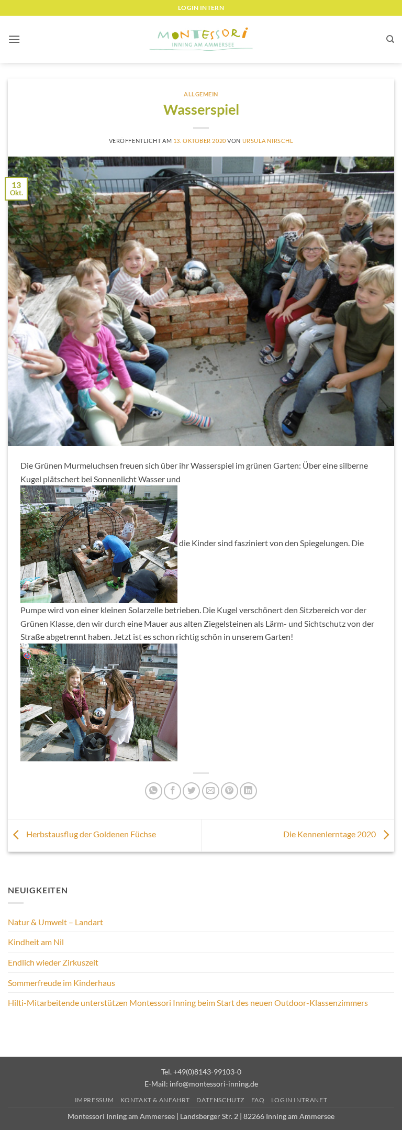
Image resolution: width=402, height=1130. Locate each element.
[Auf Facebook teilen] (172, 791)
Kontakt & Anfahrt (155, 1100)
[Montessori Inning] (201, 39)
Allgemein (201, 94)
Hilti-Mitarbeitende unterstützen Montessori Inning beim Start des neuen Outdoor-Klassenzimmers (188, 1002)
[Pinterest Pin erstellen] (229, 791)
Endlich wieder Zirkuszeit (53, 962)
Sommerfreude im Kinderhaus (61, 983)
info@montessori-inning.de (214, 1083)
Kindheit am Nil (36, 942)
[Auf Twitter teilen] (191, 791)
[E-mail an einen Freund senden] (210, 791)
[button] (14, 39)
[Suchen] (390, 39)
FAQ (258, 1100)
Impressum (94, 1100)
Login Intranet (299, 1100)
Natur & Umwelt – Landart (55, 922)
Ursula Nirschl (268, 140)
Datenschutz (220, 1100)
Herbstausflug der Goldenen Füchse (90, 834)
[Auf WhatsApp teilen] (153, 791)
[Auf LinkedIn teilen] (248, 791)
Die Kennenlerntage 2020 (330, 834)
